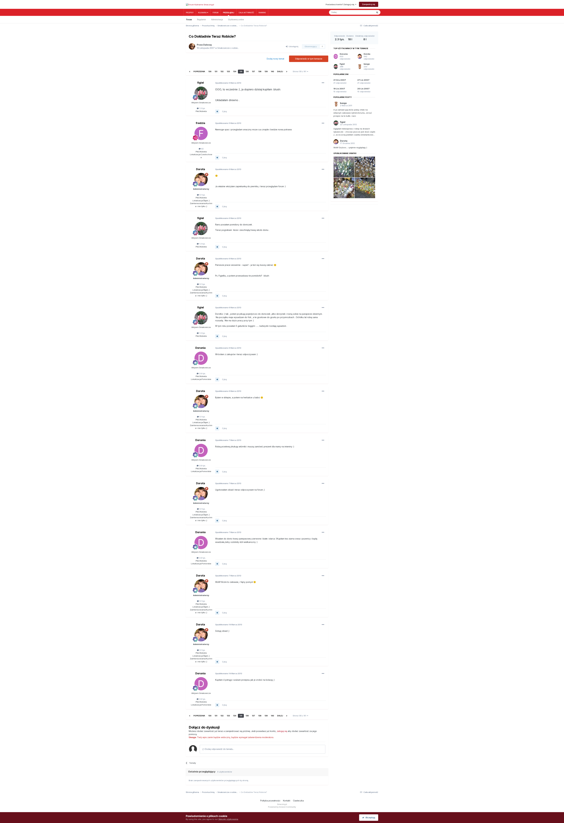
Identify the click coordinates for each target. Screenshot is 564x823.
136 (247, 71)
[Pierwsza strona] (190, 71)
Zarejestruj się (368, 4)
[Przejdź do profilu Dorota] (201, 179)
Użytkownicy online (236, 19)
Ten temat (366, 12)
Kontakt (286, 800)
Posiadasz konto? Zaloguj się (340, 4)
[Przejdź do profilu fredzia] (201, 133)
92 (202, 148)
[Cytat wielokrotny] (217, 111)
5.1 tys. (202, 195)
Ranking (262, 12)
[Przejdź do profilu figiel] (201, 93)
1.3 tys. (202, 108)
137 (253, 71)
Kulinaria (202, 12)
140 (272, 71)
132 (222, 71)
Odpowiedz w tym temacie (308, 58)
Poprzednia (199, 71)
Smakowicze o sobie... (228, 48)
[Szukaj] (377, 12)
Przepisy (190, 12)
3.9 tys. (202, 373)
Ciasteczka (298, 800)
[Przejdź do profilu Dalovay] (192, 46)
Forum (215, 12)
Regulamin (201, 19)
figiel (200, 82)
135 (240, 71)
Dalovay (207, 44)
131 (216, 71)
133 (228, 71)
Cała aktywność (246, 12)
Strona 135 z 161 (300, 71)
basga (367, 64)
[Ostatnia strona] (287, 71)
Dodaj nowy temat (275, 58)
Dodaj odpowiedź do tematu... (219, 749)
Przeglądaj (228, 12)
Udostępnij (292, 46)
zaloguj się (282, 731)
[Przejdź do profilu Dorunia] (201, 358)
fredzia (200, 123)
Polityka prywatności (270, 800)
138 (259, 71)
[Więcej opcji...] (323, 83)
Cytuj (224, 111)
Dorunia (200, 347)
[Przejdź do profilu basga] (360, 66)
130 (209, 71)
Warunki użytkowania (228, 819)
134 (234, 71)
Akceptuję (369, 817)
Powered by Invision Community (282, 807)
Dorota (200, 169)
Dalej (280, 71)
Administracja (217, 19)
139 (266, 71)
